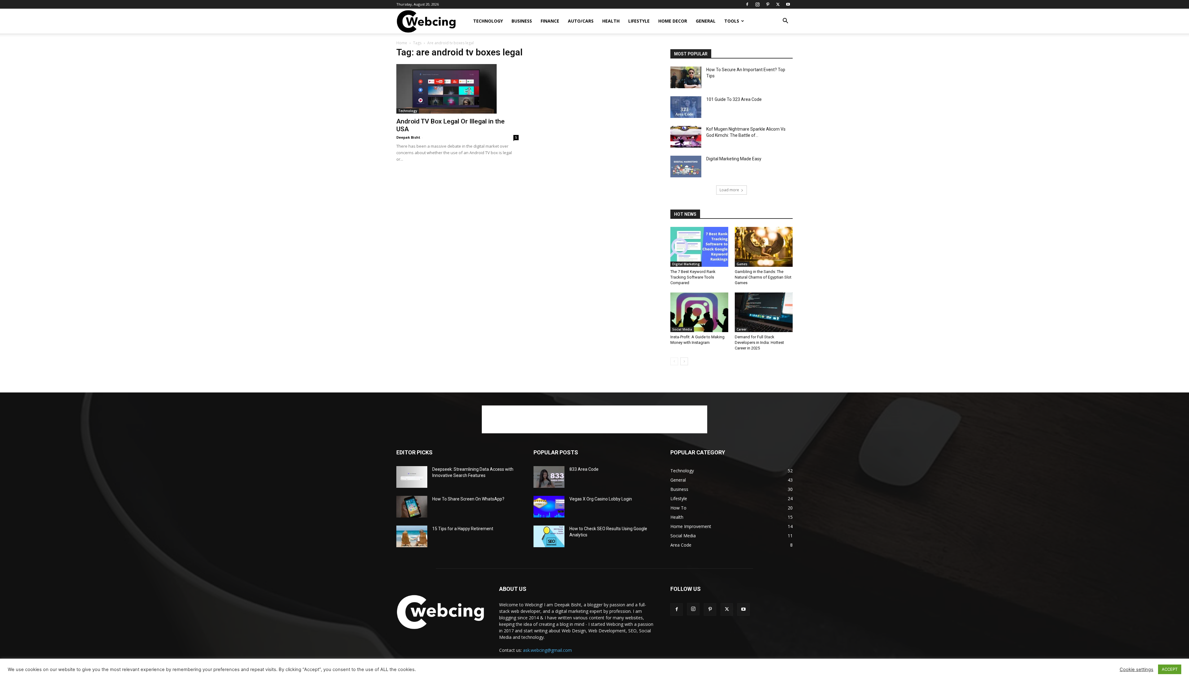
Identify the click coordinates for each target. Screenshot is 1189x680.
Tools (731, 21)
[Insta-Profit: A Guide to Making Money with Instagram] (699, 312)
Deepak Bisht (408, 137)
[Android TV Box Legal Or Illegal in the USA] (457, 89)
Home (401, 42)
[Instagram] (757, 4)
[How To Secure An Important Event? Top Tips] (685, 77)
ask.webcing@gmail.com (547, 650)
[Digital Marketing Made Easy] (685, 166)
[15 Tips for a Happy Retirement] (411, 536)
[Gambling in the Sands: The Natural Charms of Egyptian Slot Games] (764, 247)
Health (611, 21)
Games (742, 264)
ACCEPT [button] (1170, 669)
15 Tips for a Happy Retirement (462, 528)
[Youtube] (788, 4)
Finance (550, 21)
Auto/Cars (581, 21)
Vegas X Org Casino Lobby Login (600, 498)
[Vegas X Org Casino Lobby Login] (549, 507)
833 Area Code (584, 469)
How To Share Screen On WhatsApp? (468, 498)
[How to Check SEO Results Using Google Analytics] (549, 536)
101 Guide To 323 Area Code (734, 99)
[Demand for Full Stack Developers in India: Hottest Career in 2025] (764, 312)
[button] (785, 21)
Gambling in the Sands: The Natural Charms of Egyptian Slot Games (763, 277)
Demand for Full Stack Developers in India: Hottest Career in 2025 (759, 342)
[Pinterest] (767, 4)
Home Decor (672, 21)
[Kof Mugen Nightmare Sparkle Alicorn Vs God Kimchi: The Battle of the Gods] (685, 137)
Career (742, 329)
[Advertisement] (594, 419)
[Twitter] (777, 4)
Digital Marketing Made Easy (733, 158)
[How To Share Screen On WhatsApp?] (411, 507)
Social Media (682, 329)
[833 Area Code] (549, 477)
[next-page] (684, 361)
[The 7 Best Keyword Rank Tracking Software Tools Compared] (699, 247)
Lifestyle (639, 21)
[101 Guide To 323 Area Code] (685, 107)
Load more (729, 190)
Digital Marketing (686, 264)
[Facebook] (747, 4)
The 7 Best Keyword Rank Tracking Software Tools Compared (693, 277)
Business (522, 21)
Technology (488, 21)
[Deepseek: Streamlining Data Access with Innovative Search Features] (411, 477)
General (706, 21)
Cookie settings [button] (1136, 669)
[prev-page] (674, 361)
